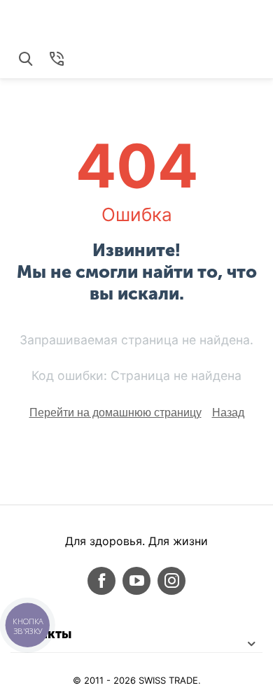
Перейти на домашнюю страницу (115, 412)
